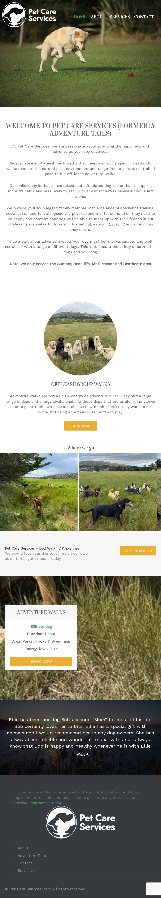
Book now (41, 661)
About (98, 17)
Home (80, 17)
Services (120, 17)
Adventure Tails (32, 888)
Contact (144, 17)
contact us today (46, 835)
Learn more (80, 426)
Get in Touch (138, 551)
